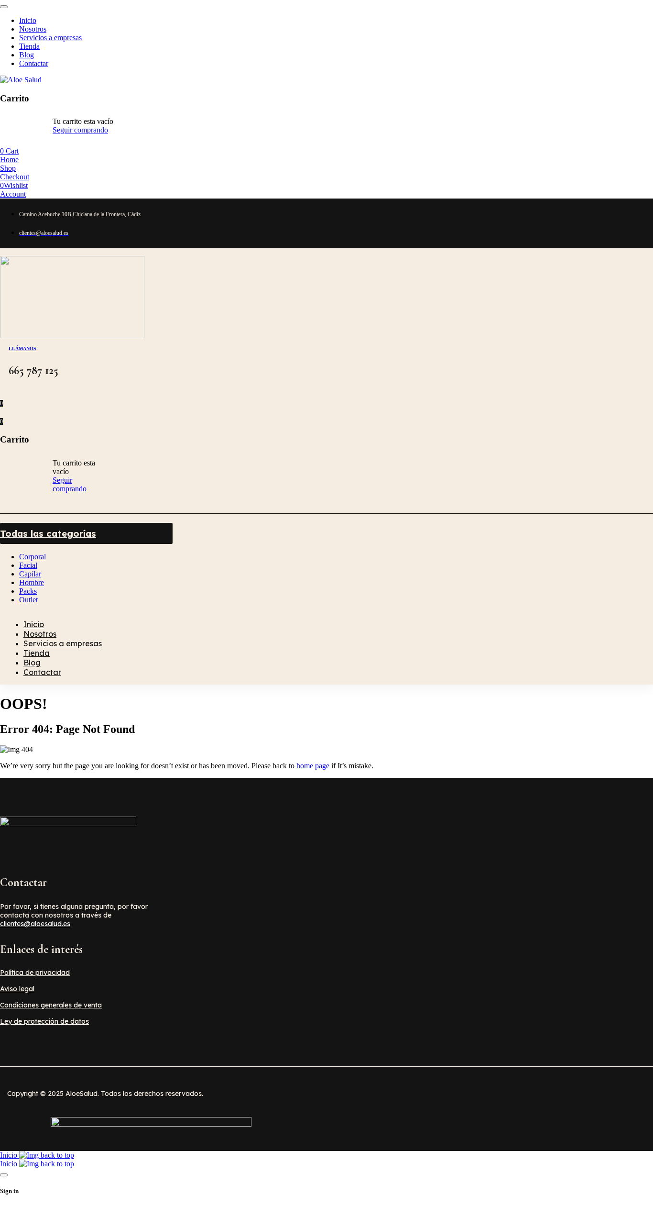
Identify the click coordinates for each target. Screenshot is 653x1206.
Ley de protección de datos (44, 1021)
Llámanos (22, 348)
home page (312, 766)
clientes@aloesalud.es (35, 923)
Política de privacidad (35, 972)
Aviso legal (17, 989)
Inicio (9, 1155)
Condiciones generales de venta (51, 1005)
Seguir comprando (80, 130)
